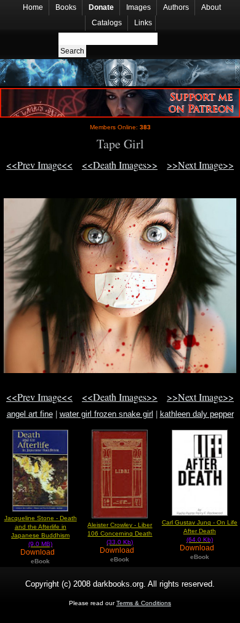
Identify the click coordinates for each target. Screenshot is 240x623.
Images (138, 7)
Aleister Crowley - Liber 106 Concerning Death (119, 533)
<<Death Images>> (120, 164)
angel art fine (30, 414)
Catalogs (107, 22)
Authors (176, 7)
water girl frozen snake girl (106, 414)
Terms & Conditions (143, 603)
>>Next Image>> (200, 164)
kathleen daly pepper (197, 414)
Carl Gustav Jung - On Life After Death (200, 531)
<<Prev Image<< (39, 164)
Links (143, 22)
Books (65, 7)
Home (33, 7)
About (211, 7)
